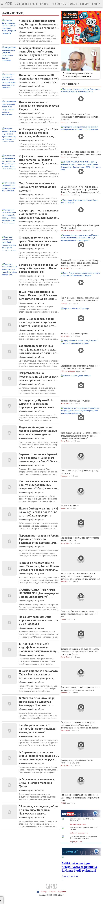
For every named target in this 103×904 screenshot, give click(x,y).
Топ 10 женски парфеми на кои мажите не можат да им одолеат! (37, 187)
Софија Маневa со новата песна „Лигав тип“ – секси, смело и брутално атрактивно (38, 51)
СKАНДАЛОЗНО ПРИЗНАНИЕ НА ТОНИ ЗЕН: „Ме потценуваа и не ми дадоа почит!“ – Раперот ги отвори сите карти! (39, 593)
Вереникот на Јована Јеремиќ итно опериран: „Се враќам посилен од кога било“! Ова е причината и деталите (38, 457)
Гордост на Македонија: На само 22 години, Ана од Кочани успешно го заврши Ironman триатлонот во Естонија (39, 566)
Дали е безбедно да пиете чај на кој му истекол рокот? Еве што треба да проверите (38, 512)
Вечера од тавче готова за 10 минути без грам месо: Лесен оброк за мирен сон (38, 268)
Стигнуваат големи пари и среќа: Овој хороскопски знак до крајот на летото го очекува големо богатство (38, 241)
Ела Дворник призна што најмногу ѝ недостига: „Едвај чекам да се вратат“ (37, 728)
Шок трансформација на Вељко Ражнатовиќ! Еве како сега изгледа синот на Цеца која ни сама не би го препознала (38, 295)
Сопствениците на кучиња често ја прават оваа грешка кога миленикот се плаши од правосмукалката (37, 349)
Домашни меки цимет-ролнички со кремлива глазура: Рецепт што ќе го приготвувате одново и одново (39, 105)
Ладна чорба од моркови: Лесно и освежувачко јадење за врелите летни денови (38, 430)
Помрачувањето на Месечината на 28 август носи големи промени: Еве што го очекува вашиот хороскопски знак (38, 376)
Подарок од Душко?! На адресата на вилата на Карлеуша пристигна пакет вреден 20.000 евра (36, 403)
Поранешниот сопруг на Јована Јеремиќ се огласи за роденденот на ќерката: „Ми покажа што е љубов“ (39, 539)
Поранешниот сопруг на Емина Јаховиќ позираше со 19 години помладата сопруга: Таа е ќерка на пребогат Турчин (39, 755)
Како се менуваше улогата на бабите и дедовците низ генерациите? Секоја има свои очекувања (38, 484)
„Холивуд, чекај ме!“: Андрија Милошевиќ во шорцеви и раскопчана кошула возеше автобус (39, 647)
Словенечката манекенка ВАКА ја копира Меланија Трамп (36, 782)
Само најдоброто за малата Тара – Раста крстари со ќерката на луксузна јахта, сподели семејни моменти (38, 674)
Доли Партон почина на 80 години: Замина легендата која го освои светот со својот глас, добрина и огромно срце (39, 78)
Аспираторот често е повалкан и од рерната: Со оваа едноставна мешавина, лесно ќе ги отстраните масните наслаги (39, 214)
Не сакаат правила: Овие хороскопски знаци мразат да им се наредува (38, 620)
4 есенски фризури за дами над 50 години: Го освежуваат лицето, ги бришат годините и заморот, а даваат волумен (38, 24)
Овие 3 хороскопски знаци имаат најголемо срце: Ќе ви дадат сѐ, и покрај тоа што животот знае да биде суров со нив (37, 322)
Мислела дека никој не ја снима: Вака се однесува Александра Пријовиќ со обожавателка (36, 701)
